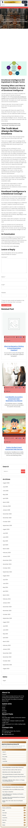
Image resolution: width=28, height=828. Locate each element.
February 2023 (7, 645)
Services (4, 710)
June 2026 (5, 490)
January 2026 (6, 510)
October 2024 (6, 568)
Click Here (16, 246)
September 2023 (7, 618)
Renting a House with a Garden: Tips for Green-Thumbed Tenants (12, 801)
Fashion (3, 824)
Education (21, 20)
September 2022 (7, 664)
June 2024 (5, 583)
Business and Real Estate (6, 807)
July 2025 (5, 533)
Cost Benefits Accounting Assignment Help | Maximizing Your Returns (14, 399)
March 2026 (6, 502)
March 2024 (6, 595)
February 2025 (7, 552)
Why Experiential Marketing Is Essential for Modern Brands (13, 774)
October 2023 (6, 614)
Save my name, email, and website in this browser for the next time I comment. (12, 301)
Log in (4, 680)
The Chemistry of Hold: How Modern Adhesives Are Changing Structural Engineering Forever (13, 780)
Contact (4, 712)
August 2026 (6, 483)
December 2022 (7, 653)
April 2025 (5, 545)
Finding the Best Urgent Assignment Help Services (14, 448)
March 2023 (6, 641)
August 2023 (6, 622)
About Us (4, 752)
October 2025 (6, 521)
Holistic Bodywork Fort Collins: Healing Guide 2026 (11, 772)
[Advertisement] (14, 43)
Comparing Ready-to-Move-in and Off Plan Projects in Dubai (13, 789)
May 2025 (5, 541)
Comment (4, 257)
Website (3, 292)
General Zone (4, 817)
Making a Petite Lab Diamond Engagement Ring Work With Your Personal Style (14, 777)
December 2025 (7, 514)
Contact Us (4, 754)
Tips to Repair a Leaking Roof (7, 791)
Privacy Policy (4, 756)
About (3, 709)
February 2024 (7, 599)
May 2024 (5, 587)
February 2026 (7, 506)
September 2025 (7, 525)
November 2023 (7, 610)
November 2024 (7, 564)
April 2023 (5, 637)
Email (3, 285)
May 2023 (5, 634)
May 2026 (5, 494)
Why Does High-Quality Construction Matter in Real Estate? (13, 767)
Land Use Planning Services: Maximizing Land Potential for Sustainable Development (12, 794)
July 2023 (5, 626)
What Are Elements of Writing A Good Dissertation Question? (14, 348)
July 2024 (5, 579)
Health (3, 810)
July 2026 (5, 487)
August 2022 (6, 668)
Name (3, 277)
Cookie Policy (4, 761)
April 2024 (5, 591)
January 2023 (6, 649)
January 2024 (6, 603)
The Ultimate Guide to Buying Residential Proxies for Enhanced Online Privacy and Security (13, 798)
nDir (21, 337)
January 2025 (6, 556)
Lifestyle (3, 822)
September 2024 (7, 572)
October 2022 (6, 661)
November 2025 (7, 518)
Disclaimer (4, 759)
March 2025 (6, 548)
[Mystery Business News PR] (2, 2)
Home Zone (4, 820)
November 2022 (7, 657)
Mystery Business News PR (10, 20)
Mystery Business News (9, 2)
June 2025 (5, 537)
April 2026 (5, 498)
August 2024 (6, 576)
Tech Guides (4, 812)
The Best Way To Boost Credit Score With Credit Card (11, 769)
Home (3, 707)
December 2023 (7, 606)
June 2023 (5, 630)
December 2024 (7, 560)
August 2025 (6, 529)
